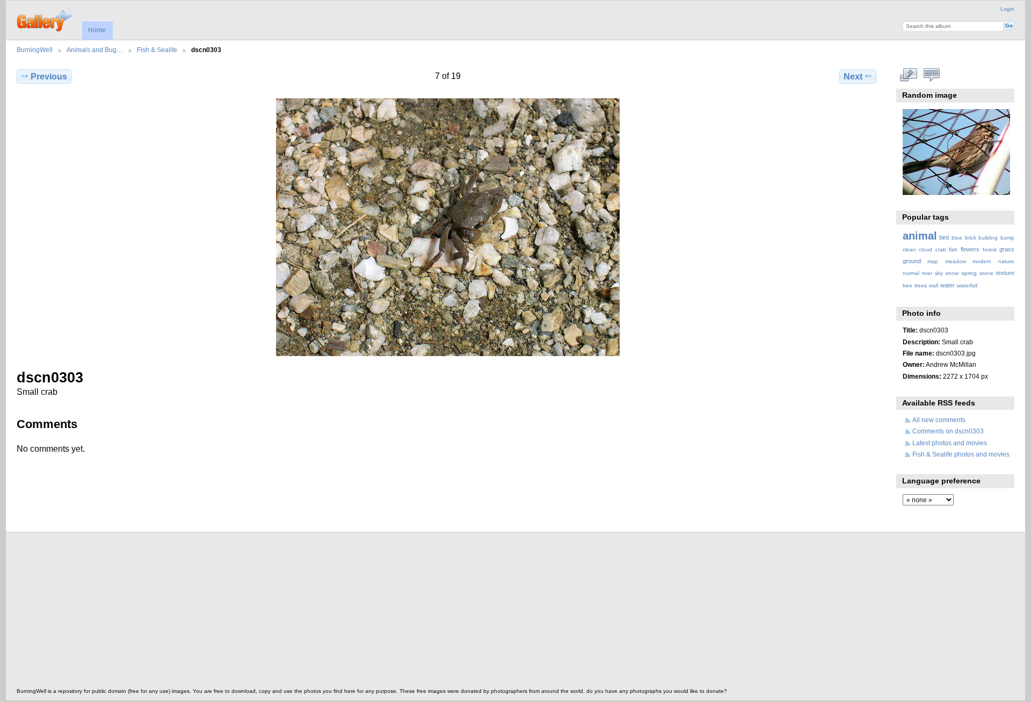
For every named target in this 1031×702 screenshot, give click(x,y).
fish (953, 249)
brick (970, 238)
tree (907, 285)
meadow (955, 261)
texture (1005, 273)
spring (969, 273)
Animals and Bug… (95, 49)
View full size (908, 75)
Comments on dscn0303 (948, 431)
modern (981, 261)
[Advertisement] (339, 613)
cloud (925, 249)
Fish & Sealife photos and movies (961, 454)
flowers (970, 249)
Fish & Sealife (157, 49)
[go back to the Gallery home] (45, 19)
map (932, 261)
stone (986, 273)
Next (853, 76)
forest (990, 249)
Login (1007, 9)
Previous (49, 76)
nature (1006, 261)
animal (920, 236)
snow (952, 273)
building (988, 238)
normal (911, 273)
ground (912, 261)
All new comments (938, 419)
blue (957, 238)
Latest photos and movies (949, 442)
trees (920, 285)
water (947, 285)
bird (944, 237)
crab (940, 249)
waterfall (967, 285)
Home (97, 30)
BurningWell (35, 49)
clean (909, 249)
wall (933, 285)
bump (1007, 238)
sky (939, 273)
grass (1006, 249)
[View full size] (447, 227)
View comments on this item (931, 75)
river (927, 273)
